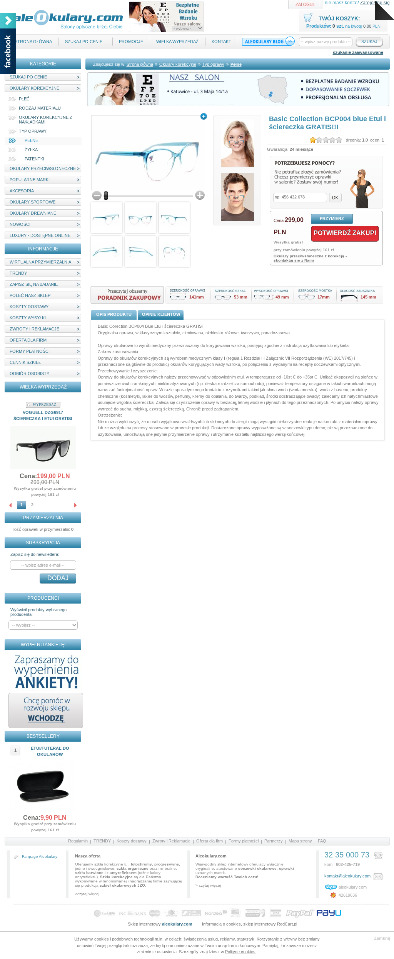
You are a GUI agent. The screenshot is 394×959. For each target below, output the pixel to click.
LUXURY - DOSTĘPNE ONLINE (40, 235)
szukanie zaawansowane (358, 52)
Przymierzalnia (43, 517)
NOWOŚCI (20, 224)
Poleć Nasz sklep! (31, 295)
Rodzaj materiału (40, 108)
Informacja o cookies (221, 924)
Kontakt (221, 41)
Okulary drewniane (33, 213)
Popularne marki (30, 179)
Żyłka (31, 149)
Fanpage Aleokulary (39, 856)
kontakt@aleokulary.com (347, 876)
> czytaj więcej (208, 885)
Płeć (24, 99)
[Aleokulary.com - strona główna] (68, 28)
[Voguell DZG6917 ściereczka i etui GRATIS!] (43, 467)
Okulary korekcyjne (34, 88)
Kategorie (43, 64)
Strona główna (33, 41)
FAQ (322, 841)
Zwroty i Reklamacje (34, 329)
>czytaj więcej (87, 894)
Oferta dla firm (28, 340)
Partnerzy (273, 841)
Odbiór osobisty (29, 373)
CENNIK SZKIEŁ (25, 362)
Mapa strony (300, 841)
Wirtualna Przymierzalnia (40, 262)
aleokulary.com (353, 887)
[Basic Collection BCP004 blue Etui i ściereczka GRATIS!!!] (148, 152)
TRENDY (18, 273)
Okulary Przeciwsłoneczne (43, 168)
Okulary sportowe (32, 202)
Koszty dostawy (29, 306)
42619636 (348, 895)
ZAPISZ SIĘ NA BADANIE (34, 284)
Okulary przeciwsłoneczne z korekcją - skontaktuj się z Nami (310, 258)
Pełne (31, 140)
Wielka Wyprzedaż (177, 41)
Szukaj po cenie (28, 77)
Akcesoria (22, 190)
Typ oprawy (33, 131)
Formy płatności (30, 351)
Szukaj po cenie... (85, 41)
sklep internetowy (259, 924)
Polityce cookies (240, 951)
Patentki (34, 159)
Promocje (131, 41)
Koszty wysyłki (28, 317)
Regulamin (78, 841)
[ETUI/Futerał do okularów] (43, 809)
